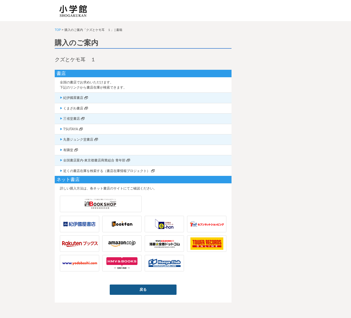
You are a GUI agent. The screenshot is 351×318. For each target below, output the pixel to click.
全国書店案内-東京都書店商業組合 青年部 (94, 160)
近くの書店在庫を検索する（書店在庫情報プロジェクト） (106, 171)
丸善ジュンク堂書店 (78, 139)
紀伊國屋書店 (73, 98)
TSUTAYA (70, 129)
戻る (143, 289)
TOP (58, 30)
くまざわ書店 (73, 108)
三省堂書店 (71, 119)
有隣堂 (68, 150)
